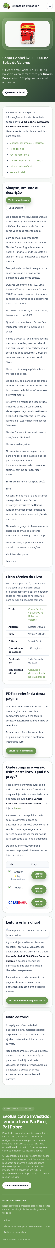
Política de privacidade (15, 1232)
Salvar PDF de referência (21, 750)
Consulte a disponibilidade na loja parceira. (37, 673)
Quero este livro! (15, 92)
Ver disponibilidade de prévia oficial (27, 1000)
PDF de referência (19, 154)
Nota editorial (17, 172)
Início (7, 1220)
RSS (48, 1226)
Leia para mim (16, 207)
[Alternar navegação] (50, 6)
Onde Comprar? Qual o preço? (26, 160)
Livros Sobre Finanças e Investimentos (23, 1226)
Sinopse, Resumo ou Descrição (27, 143)
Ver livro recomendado (16, 1185)
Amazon (18, 808)
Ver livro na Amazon (18, 200)
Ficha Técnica (17, 148)
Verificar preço (39, 875)
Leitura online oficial (21, 166)
